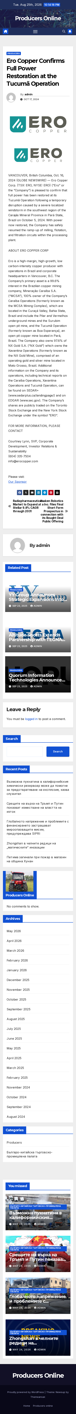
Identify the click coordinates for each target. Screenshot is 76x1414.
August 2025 (16, 1019)
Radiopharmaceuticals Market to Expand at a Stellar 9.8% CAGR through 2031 (25, 506)
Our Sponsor (17, 481)
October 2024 (17, 1097)
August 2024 (16, 1117)
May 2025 (14, 1048)
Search (12, 739)
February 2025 (17, 1077)
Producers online (43, 1405)
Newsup (60, 1392)
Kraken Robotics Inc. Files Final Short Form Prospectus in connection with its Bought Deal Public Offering (51, 511)
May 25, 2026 (22, 1224)
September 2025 (18, 1009)
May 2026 (14, 931)
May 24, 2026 (22, 1307)
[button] (63, 31)
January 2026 (17, 970)
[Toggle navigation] (35, 31)
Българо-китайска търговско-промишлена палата (29, 1154)
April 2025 (14, 1058)
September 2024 (19, 1107)
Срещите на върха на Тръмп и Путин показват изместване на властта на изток (35, 807)
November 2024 (18, 1087)
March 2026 (15, 950)
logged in (31, 719)
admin (29, 94)
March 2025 (15, 1068)
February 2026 (17, 960)
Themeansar (37, 1396)
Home (26, 1405)
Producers (14, 53)
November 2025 (18, 990)
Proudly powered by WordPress (26, 1392)
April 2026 (14, 941)
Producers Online (38, 18)
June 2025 (14, 1038)
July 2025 (14, 1029)
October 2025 (16, 999)
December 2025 (18, 980)
